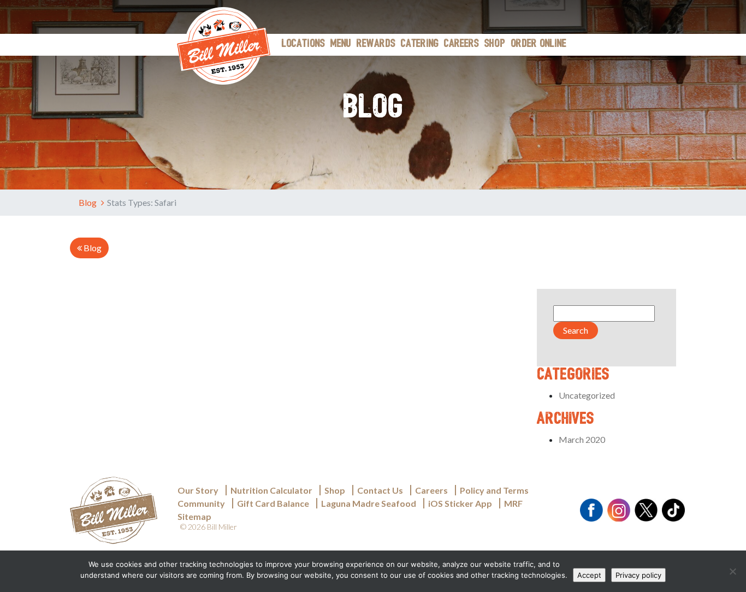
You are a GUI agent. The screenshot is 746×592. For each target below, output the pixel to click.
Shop (494, 44)
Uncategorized (587, 395)
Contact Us (380, 490)
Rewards (376, 44)
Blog (88, 202)
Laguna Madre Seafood (368, 503)
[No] (732, 571)
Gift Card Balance (273, 503)
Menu (340, 44)
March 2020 (582, 439)
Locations (303, 44)
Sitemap (194, 516)
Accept (589, 575)
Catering (420, 44)
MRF (513, 503)
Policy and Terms (494, 490)
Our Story (197, 490)
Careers (461, 44)
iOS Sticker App (460, 503)
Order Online (538, 44)
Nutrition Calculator (271, 490)
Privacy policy (638, 575)
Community (201, 503)
